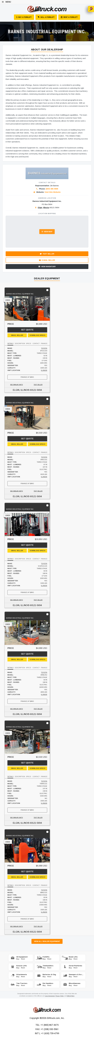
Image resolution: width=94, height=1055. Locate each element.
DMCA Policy (70, 996)
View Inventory (48, 267)
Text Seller (48, 254)
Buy (17, 959)
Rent (23, 959)
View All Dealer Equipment (47, 941)
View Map (48, 232)
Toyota (44, 348)
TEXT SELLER (38, 384)
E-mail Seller (48, 260)
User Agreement (50, 996)
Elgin (40, 208)
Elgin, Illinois (21, 390)
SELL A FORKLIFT (47, 17)
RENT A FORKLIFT (70, 17)
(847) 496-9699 (52, 189)
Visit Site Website (53, 192)
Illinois (46, 208)
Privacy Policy (59, 996)
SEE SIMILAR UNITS (16, 384)
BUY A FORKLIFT (25, 17)
